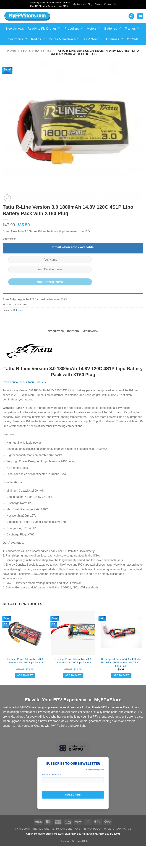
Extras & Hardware (62, 39)
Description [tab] (56, 331)
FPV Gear (91, 39)
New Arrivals (15, 28)
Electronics (15, 39)
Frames (130, 28)
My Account (79, 4)
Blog (90, 4)
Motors (92, 28)
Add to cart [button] (25, 675)
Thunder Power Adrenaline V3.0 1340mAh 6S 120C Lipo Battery (25, 661)
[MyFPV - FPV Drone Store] (27, 16)
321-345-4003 (80, 841)
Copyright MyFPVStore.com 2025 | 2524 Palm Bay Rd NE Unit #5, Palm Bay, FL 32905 (73, 833)
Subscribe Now (50, 282)
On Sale (133, 39)
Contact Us (110, 4)
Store (26, 50)
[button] (131, 16)
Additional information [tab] (82, 331)
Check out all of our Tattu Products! (24, 382)
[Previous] (3, 647)
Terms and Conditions (66, 829)
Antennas (112, 39)
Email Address (51, 774)
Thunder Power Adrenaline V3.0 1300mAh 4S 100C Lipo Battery (73, 661)
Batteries (110, 28)
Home (11, 50)
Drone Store (40, 829)
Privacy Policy (92, 829)
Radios (36, 39)
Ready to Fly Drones (42, 28)
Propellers (71, 28)
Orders (98, 4)
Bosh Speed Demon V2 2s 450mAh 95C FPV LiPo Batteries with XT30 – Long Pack (121, 662)
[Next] (143, 647)
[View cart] (140, 16)
